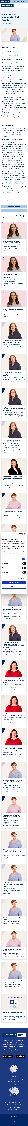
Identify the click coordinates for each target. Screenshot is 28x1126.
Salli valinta (14, 586)
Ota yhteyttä (14, 210)
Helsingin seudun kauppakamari (14, 1102)
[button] (14, 206)
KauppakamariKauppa (13, 1104)
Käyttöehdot (14, 1121)
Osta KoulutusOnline (13, 206)
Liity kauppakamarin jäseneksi (13, 1079)
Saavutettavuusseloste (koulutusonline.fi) (14, 1124)
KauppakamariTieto (13, 1107)
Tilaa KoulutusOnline (5, 1)
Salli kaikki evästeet (14, 582)
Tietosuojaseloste (14, 1116)
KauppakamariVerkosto (13, 1109)
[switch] (24, 563)
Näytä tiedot (20, 578)
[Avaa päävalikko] (26, 5)
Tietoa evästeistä (13, 1118)
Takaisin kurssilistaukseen (9, 11)
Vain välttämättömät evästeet (14, 591)
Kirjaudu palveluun (19, 1)
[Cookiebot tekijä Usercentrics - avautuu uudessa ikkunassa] (20, 534)
